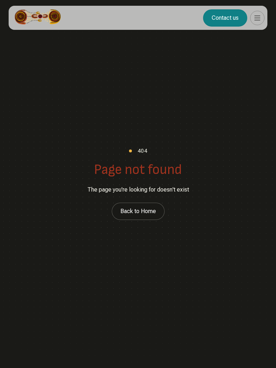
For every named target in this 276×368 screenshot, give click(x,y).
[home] (37, 18)
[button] (257, 18)
